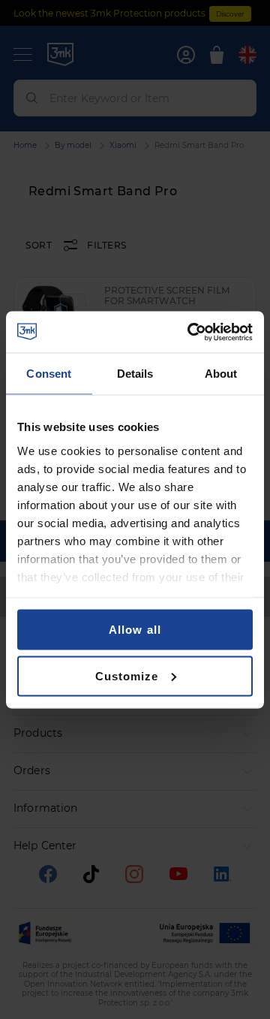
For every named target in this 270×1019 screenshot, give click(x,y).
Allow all (134, 629)
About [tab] (221, 373)
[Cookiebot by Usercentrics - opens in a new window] (190, 332)
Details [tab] (135, 373)
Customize (126, 675)
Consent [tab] (48, 373)
